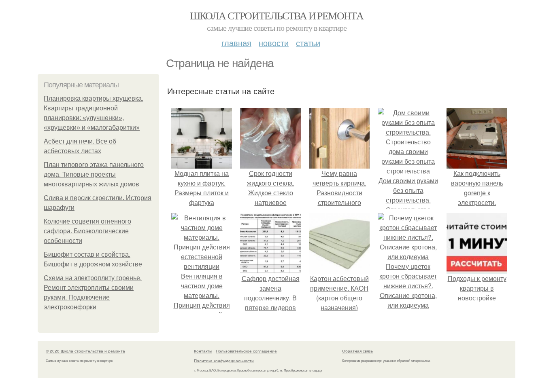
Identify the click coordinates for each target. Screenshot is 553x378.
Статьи (308, 43)
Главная (236, 43)
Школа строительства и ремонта (277, 15)
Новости (274, 43)
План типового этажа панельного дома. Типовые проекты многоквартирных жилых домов (94, 174)
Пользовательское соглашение (246, 351)
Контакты (203, 351)
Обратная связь (357, 351)
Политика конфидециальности (224, 360)
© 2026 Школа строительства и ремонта (85, 351)
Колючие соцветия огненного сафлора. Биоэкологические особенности (87, 231)
